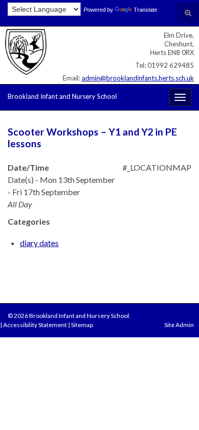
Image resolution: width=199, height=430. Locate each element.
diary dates (39, 243)
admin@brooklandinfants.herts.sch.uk (138, 78)
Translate (145, 10)
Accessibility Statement (35, 325)
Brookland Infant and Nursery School (62, 96)
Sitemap (82, 325)
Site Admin (179, 325)
